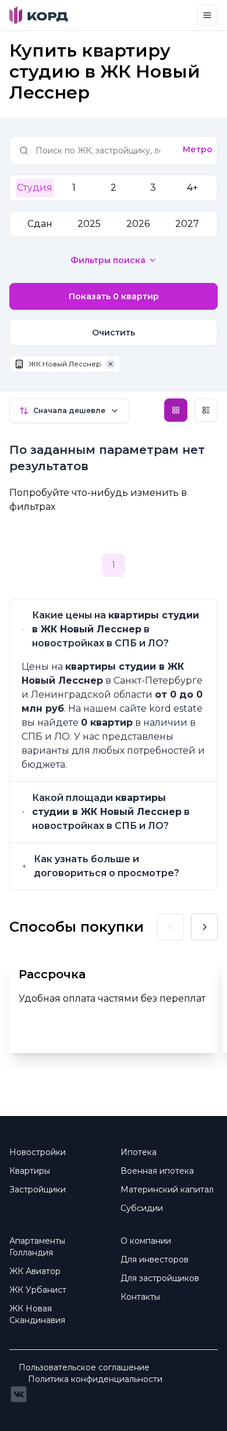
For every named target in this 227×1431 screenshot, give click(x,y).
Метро (197, 149)
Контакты (140, 1297)
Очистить (113, 332)
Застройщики (37, 1189)
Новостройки (37, 1152)
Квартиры (29, 1171)
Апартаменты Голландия (37, 1247)
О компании (145, 1241)
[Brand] (38, 15)
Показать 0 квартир (114, 296)
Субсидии (141, 1208)
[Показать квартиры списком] (206, 410)
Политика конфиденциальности (95, 1379)
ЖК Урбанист (37, 1290)
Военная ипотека (157, 1171)
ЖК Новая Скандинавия (37, 1314)
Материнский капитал (167, 1189)
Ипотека (138, 1152)
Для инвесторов (154, 1259)
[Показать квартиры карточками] (175, 410)
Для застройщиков (159, 1278)
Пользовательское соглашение (84, 1367)
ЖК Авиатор (35, 1271)
